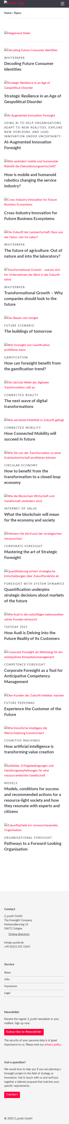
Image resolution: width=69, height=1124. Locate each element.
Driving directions (19, 934)
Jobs (7, 979)
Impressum (10, 986)
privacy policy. (53, 1044)
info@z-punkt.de (14, 942)
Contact (12, 1094)
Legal (7, 993)
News (7, 972)
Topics (17, 13)
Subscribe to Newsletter (24, 1032)
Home (8, 13)
